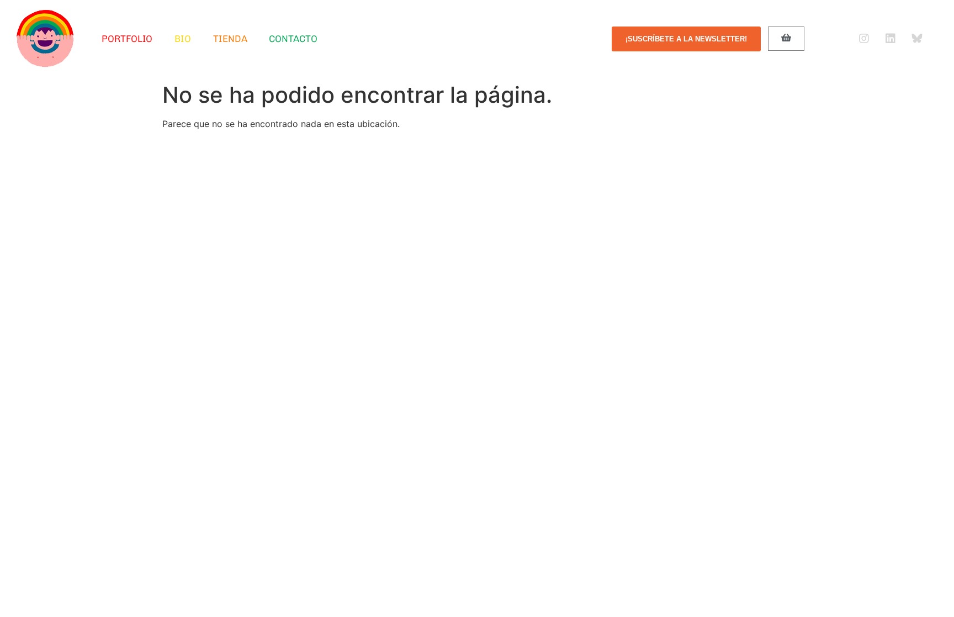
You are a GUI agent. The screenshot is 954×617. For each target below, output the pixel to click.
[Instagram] (864, 38)
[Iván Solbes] (45, 38)
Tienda (230, 38)
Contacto (293, 38)
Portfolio (127, 38)
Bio (182, 38)
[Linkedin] (890, 38)
